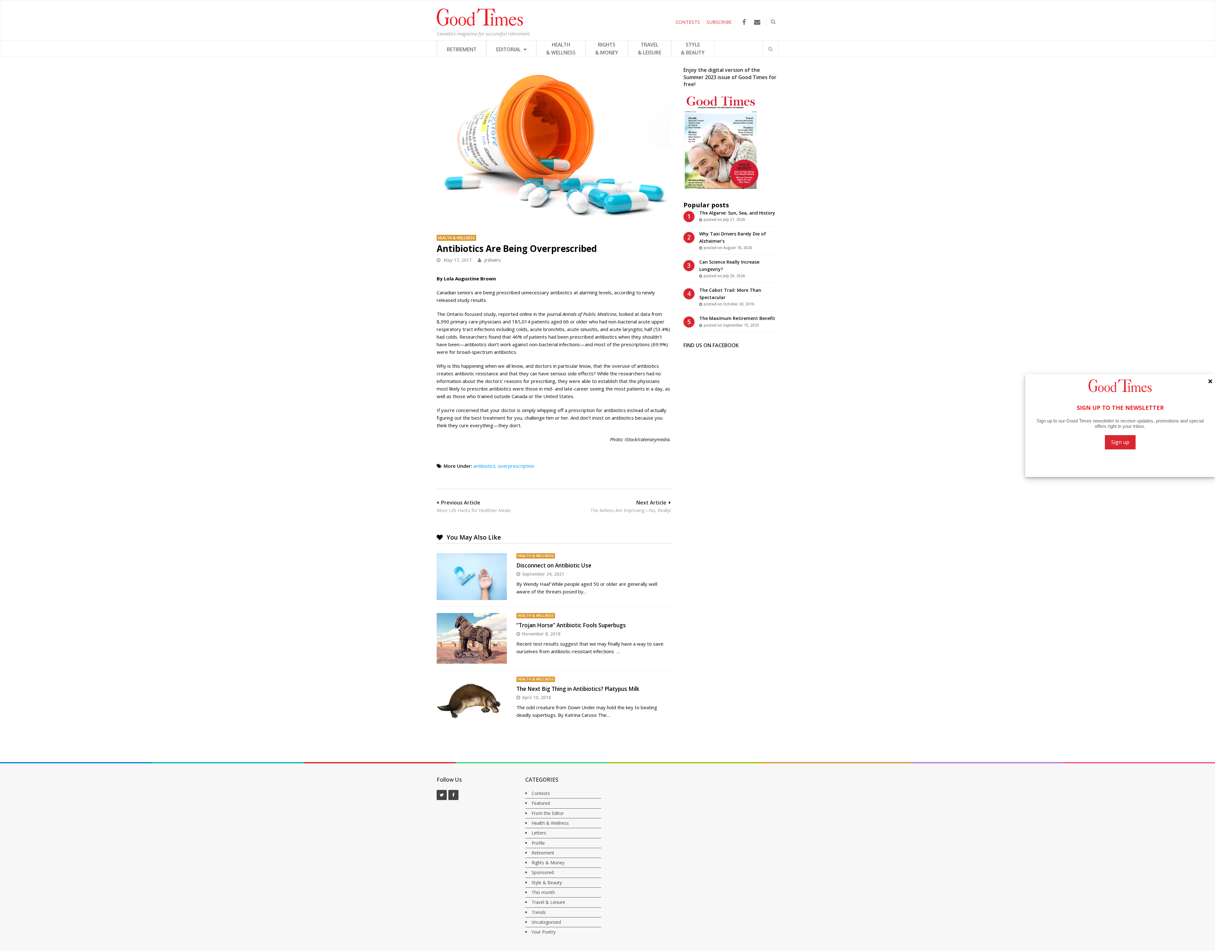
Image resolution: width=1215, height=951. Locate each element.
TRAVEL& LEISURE (649, 48)
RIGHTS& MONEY (606, 48)
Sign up (1120, 442)
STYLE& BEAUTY (693, 48)
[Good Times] (480, 24)
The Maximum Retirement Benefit (737, 318)
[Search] (770, 49)
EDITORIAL (509, 49)
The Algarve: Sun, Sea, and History (737, 213)
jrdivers (492, 260)
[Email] (757, 22)
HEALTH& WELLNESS (561, 48)
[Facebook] (744, 22)
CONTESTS (688, 22)
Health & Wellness (456, 237)
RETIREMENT (462, 49)
